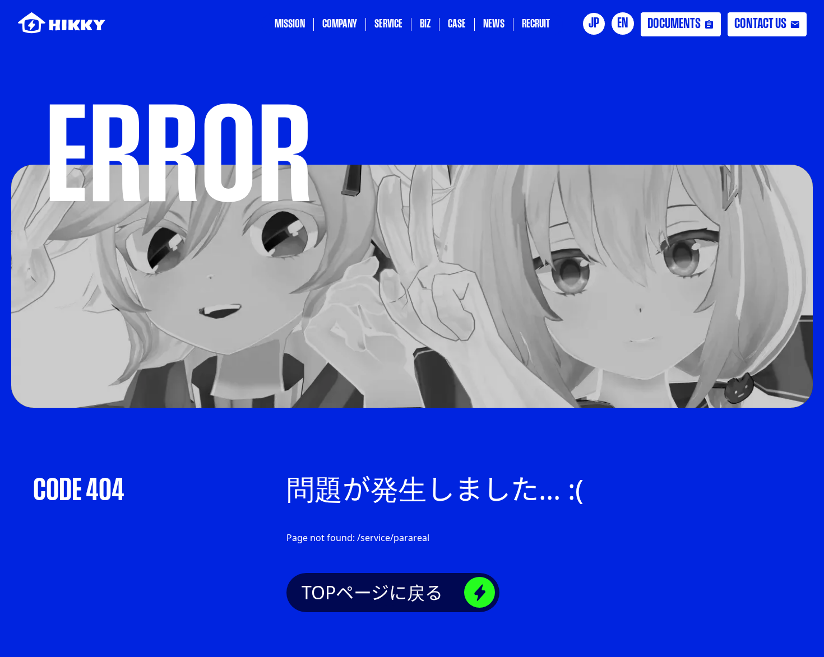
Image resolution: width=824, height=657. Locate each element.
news (493, 24)
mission (290, 24)
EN (622, 23)
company (339, 24)
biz (425, 24)
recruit (536, 24)
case (457, 24)
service (388, 24)
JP (594, 23)
